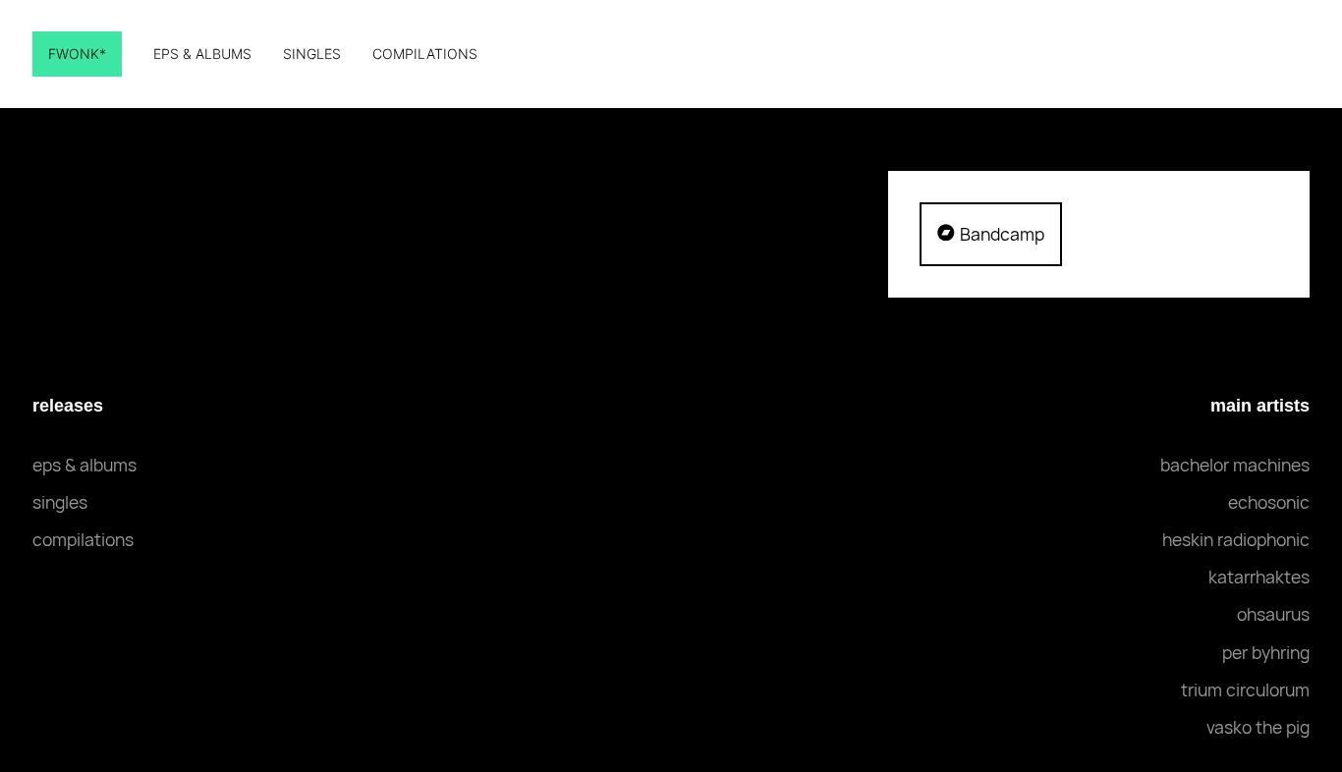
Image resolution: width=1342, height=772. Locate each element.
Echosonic (1269, 502)
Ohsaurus (1273, 614)
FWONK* (77, 53)
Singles (312, 53)
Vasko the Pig (1258, 727)
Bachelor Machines (1235, 464)
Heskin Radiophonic (1236, 539)
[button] (991, 233)
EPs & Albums (202, 53)
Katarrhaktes (1259, 576)
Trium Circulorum (1245, 689)
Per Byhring (1266, 652)
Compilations (424, 53)
